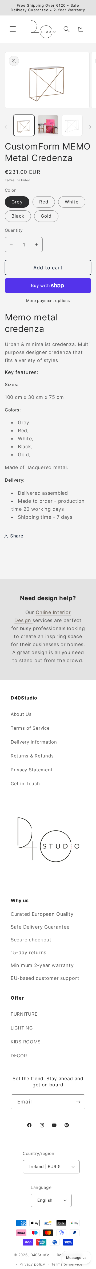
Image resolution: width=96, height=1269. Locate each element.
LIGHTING (22, 1028)
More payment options (48, 300)
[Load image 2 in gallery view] (48, 125)
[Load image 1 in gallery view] (23, 125)
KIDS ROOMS (26, 1041)
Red (44, 202)
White (72, 202)
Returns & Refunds (32, 756)
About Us (21, 714)
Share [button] (16, 536)
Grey (17, 202)
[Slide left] (6, 127)
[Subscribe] (78, 1101)
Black (17, 216)
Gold (46, 216)
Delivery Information (34, 742)
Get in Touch (25, 783)
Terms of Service (30, 728)
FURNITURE (24, 1014)
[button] (13, 29)
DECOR (19, 1055)
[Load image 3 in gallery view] (72, 125)
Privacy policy (32, 1264)
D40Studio (40, 1255)
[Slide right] (90, 127)
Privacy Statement (32, 769)
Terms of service (66, 1264)
